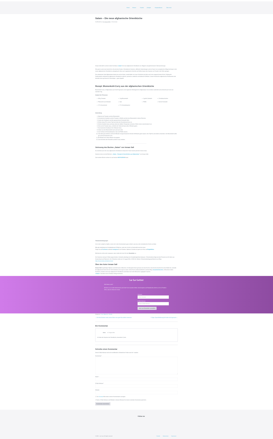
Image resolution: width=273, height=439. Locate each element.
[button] (176, 7)
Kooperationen (159, 7)
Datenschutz (165, 436)
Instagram (115, 249)
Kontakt (158, 436)
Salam (120, 65)
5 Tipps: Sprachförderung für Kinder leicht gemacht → (164, 317)
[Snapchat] (146, 420)
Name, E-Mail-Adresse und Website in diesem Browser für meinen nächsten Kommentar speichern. (121, 400)
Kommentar (98, 356)
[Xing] (148, 420)
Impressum (173, 436)
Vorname (140, 294)
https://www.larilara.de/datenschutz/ (104, 261)
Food (102, 314)
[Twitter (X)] (140, 420)
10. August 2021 (111, 332)
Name (97, 376)
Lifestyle (149, 7)
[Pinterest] (141, 420)
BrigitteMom (150, 249)
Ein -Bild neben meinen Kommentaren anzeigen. (111, 396)
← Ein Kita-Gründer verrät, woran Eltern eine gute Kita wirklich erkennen (113, 317)
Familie (142, 7)
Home (128, 7)
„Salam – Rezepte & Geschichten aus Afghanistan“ (126, 154)
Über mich (169, 7)
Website (97, 390)
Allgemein (106, 314)
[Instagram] (143, 420)
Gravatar (101, 396)
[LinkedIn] (145, 420)
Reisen (134, 7)
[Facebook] (138, 420)
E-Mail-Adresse (99, 383)
